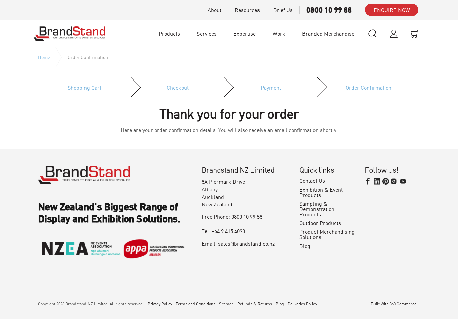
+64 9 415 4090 (228, 231)
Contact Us (312, 180)
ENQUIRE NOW (392, 10)
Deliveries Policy (302, 303)
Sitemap (226, 303)
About (214, 10)
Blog (304, 246)
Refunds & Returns (254, 303)
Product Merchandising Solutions (327, 234)
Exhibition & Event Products (321, 192)
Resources (247, 10)
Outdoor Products (320, 223)
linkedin (377, 181)
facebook (368, 181)
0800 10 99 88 (329, 9)
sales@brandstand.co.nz (246, 243)
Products (169, 33)
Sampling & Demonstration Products (316, 209)
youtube (403, 181)
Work (279, 33)
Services (207, 33)
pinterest (385, 181)
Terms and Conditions (195, 303)
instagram (394, 181)
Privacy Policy (160, 303)
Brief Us (283, 10)
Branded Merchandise (328, 33)
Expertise (244, 33)
